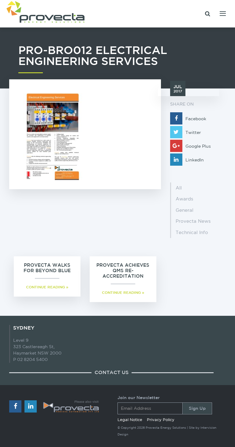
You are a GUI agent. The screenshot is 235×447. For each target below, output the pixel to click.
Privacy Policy (160, 419)
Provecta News (193, 221)
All (179, 187)
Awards (184, 198)
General (184, 210)
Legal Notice (130, 419)
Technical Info (192, 232)
